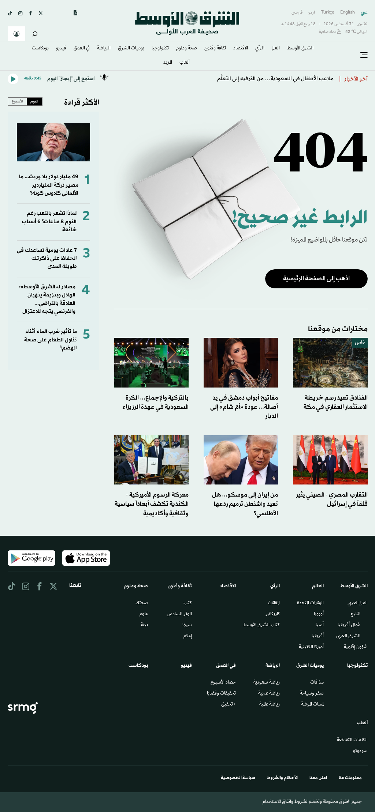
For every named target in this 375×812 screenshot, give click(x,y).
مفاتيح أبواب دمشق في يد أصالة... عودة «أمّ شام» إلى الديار (244, 407)
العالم (276, 48)
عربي (364, 12)
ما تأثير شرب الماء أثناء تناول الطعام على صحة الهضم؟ (50, 340)
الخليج (355, 614)
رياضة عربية (269, 693)
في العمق (82, 48)
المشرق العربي (348, 636)
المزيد (167, 63)
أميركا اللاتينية (311, 647)
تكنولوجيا (160, 48)
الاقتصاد (240, 48)
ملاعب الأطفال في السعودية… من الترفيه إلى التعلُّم (275, 79)
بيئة (144, 625)
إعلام (187, 636)
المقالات (274, 603)
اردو (311, 12)
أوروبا (319, 614)
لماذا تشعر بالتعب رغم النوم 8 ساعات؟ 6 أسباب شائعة (49, 222)
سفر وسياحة (312, 693)
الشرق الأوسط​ (300, 48)
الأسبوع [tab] (17, 101)
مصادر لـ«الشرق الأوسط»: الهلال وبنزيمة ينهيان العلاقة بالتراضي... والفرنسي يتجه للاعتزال (47, 299)
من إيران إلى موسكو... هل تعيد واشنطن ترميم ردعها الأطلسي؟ (245, 504)
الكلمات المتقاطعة (352, 740)
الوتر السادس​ (179, 614)
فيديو (61, 48)
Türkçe (327, 12)
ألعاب (184, 63)
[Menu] (364, 55)
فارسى (297, 12)
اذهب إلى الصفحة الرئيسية (316, 278)
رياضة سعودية (266, 682)
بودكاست (40, 48)
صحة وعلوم (186, 48)
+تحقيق (228, 704)
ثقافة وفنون (215, 48)
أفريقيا (318, 636)
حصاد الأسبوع (223, 682)
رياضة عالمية (269, 704)
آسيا (320, 625)
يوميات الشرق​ (131, 48)
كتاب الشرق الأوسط (261, 625)
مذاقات (317, 682)
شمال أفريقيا (349, 625)
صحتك (141, 603)
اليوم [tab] (34, 101)
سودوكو (360, 751)
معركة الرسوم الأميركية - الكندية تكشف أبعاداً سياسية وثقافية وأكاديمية (152, 504)
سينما (187, 625)
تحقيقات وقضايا (221, 693)
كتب (187, 603)
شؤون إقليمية (356, 647)
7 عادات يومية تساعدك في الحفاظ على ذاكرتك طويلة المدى (47, 259)
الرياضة (104, 48)
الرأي (259, 48)
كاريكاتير (273, 614)
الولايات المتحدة (310, 603)
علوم (144, 614)
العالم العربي (358, 603)
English (347, 12)
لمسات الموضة (312, 704)
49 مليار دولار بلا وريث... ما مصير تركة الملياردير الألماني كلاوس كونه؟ (48, 185)
